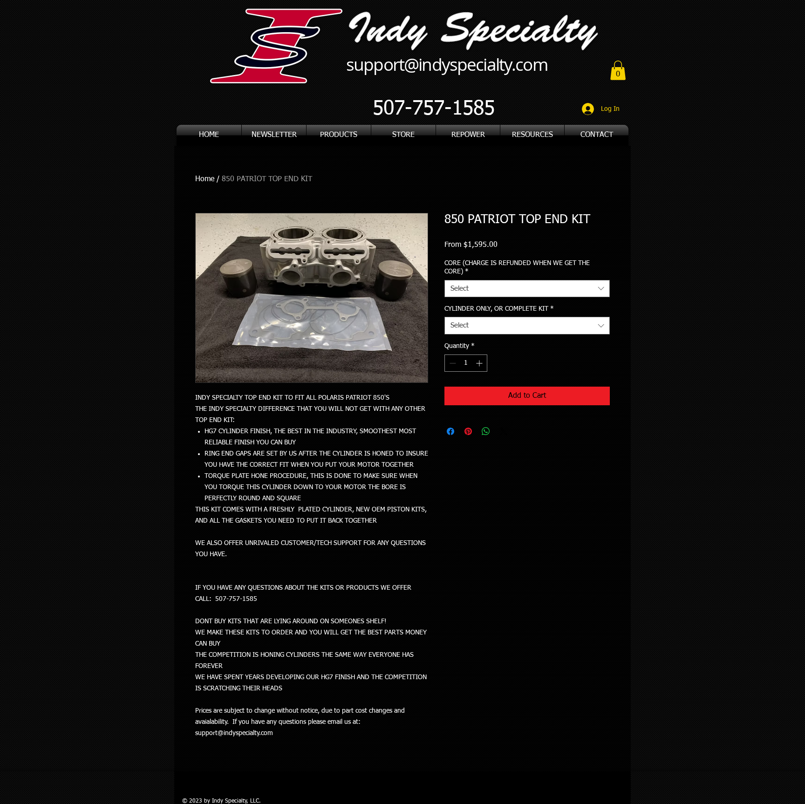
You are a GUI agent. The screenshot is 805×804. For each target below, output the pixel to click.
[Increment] (480, 363)
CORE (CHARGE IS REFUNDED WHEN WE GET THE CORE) (517, 267)
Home (204, 179)
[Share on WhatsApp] (485, 431)
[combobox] (527, 289)
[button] (532, 135)
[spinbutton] (465, 363)
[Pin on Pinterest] (468, 431)
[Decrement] (451, 363)
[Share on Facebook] (450, 431)
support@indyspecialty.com (446, 64)
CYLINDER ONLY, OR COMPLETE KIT (499, 309)
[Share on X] (503, 431)
